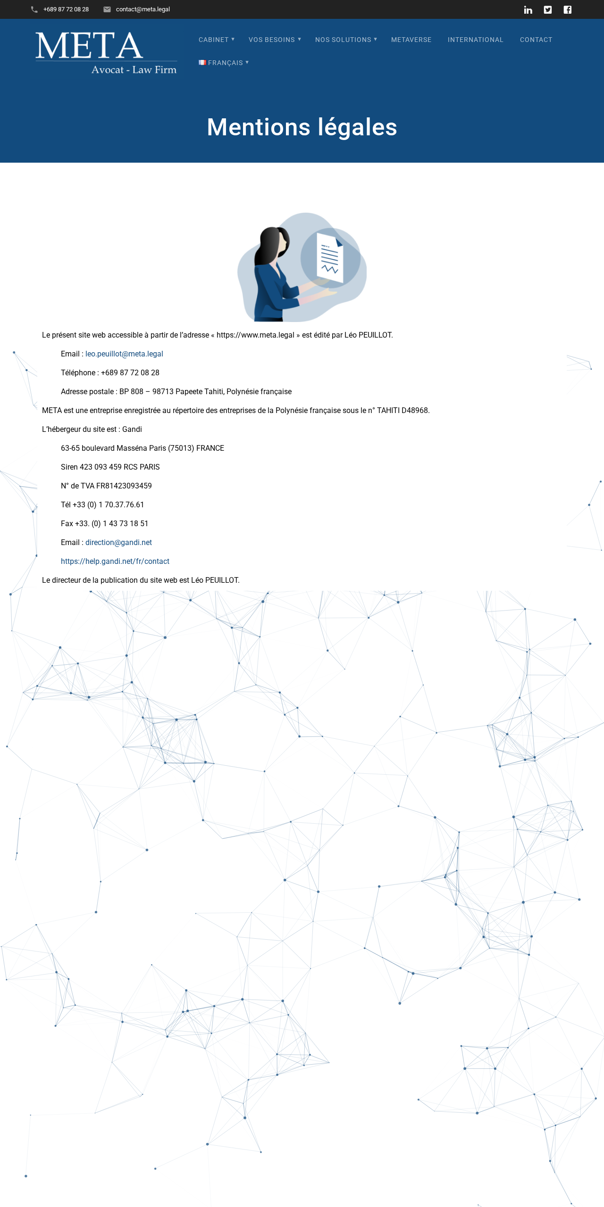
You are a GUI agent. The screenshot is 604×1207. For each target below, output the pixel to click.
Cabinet (214, 40)
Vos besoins (272, 40)
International (476, 40)
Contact (536, 40)
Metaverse (411, 40)
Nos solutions (343, 40)
